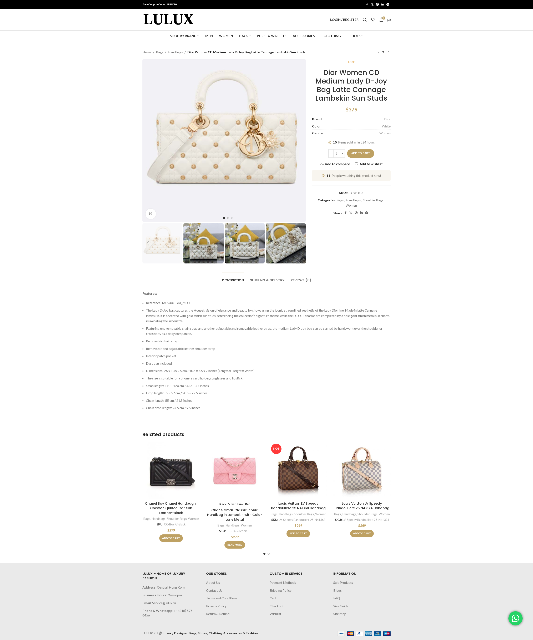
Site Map (339, 614)
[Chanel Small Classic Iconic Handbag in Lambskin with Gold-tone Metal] (235, 471)
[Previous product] (378, 52)
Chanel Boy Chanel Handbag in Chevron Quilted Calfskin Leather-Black (171, 508)
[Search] (365, 19)
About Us (213, 582)
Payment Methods (283, 582)
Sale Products (343, 582)
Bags (159, 52)
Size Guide (340, 606)
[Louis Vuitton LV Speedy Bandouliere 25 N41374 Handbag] (362, 471)
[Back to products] (383, 52)
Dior (351, 62)
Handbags (175, 52)
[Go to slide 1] (264, 554)
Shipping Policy (280, 590)
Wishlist (275, 614)
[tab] (233, 278)
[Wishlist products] (373, 19)
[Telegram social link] (388, 4)
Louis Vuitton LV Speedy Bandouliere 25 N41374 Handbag (362, 505)
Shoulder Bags (373, 200)
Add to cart (360, 153)
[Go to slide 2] (269, 554)
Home (146, 52)
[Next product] (388, 52)
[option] (224, 218)
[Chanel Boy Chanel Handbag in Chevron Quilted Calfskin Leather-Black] (171, 471)
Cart (273, 598)
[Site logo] (168, 19)
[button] (147, 243)
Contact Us (214, 590)
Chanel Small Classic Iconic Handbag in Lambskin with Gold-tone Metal (234, 515)
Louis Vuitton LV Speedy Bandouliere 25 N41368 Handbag (298, 505)
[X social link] (372, 4)
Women (385, 133)
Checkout (277, 606)
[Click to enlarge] (151, 214)
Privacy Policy (216, 606)
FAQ (336, 598)
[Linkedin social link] (382, 4)
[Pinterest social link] (377, 4)
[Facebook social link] (366, 4)
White (386, 126)
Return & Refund (217, 614)
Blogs (337, 590)
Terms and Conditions (221, 598)
